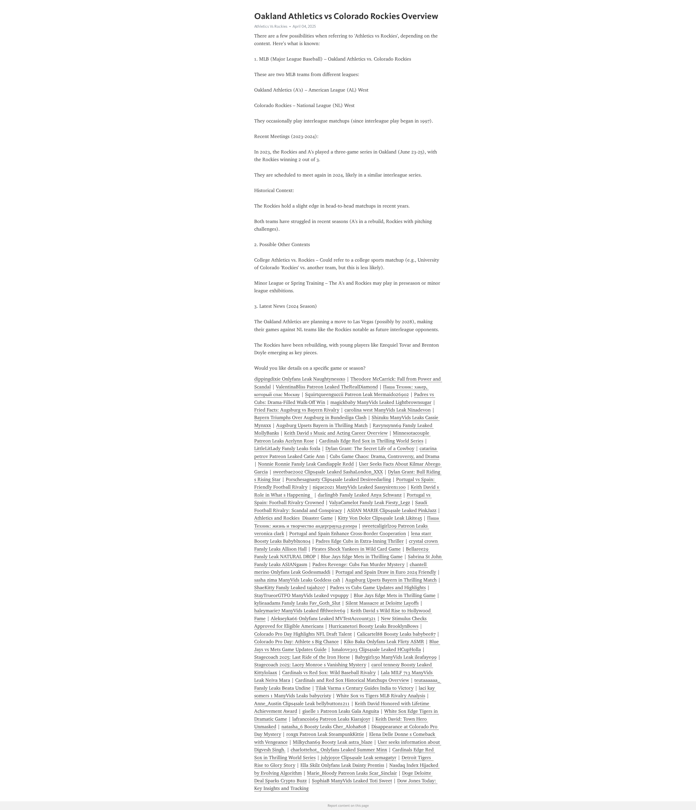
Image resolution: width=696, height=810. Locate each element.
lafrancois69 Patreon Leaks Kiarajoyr (331, 719)
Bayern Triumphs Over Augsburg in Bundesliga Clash (310, 417)
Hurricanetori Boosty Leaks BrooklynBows (373, 626)
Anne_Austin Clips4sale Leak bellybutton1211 (302, 704)
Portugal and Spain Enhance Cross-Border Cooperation (347, 533)
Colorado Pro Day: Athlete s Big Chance (296, 642)
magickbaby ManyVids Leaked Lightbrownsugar (380, 402)
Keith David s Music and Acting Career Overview (336, 433)
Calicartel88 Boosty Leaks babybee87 (396, 634)
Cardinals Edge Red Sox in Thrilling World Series (371, 441)
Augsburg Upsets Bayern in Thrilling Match (322, 425)
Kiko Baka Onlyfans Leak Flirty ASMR (384, 642)
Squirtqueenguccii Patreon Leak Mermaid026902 (357, 394)
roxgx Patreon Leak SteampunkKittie (325, 734)
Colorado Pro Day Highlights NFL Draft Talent (303, 634)
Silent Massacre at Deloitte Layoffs (382, 603)
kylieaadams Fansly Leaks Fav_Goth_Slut (297, 603)
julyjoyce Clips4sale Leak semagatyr (358, 758)
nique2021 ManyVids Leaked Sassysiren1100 (359, 487)
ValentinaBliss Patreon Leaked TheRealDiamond (327, 387)
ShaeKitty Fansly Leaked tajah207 (289, 588)
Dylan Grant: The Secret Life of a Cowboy (369, 448)
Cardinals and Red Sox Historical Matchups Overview (352, 680)
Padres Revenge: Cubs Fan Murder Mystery (358, 564)
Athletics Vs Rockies (270, 26)
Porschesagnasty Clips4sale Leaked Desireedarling (338, 479)
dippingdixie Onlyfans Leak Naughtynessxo (299, 379)
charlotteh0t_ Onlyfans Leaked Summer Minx (339, 750)
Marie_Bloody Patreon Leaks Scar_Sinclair (352, 773)
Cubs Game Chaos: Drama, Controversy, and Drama (384, 456)
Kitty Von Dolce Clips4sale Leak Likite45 (380, 518)
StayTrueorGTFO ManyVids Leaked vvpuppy (301, 595)
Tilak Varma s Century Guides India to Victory (365, 688)
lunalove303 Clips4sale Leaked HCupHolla (376, 649)
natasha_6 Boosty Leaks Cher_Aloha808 (323, 727)
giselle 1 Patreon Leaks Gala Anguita (340, 711)
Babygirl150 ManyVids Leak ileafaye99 (396, 657)
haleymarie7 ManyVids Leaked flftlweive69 (299, 611)
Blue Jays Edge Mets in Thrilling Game (362, 557)
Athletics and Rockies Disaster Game (293, 518)
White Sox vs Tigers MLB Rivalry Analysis (380, 696)
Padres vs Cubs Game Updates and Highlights (378, 588)
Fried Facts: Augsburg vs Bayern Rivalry (296, 410)
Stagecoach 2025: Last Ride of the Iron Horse (302, 657)
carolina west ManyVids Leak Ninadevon (387, 410)
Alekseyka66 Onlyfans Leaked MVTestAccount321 (323, 618)
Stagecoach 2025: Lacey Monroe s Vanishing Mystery (310, 665)
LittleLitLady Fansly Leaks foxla (287, 448)
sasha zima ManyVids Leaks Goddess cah (297, 580)
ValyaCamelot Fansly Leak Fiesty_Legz (369, 503)
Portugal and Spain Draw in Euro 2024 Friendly (385, 572)
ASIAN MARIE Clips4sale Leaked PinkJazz (391, 510)
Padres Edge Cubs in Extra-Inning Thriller (360, 541)
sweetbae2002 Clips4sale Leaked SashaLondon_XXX (328, 472)
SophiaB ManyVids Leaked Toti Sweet (352, 781)
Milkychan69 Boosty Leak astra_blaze (332, 742)
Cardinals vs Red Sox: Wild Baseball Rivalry (329, 673)
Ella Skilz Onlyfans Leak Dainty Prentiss (342, 765)
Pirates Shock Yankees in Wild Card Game (356, 549)
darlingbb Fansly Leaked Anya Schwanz (360, 495)
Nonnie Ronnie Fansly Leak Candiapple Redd (306, 464)
